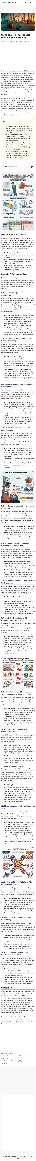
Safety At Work (8, 1053)
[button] (26, 2)
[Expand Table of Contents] (32, 167)
